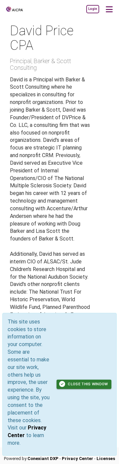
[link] (92, 9)
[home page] (25, 9)
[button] (109, 9)
